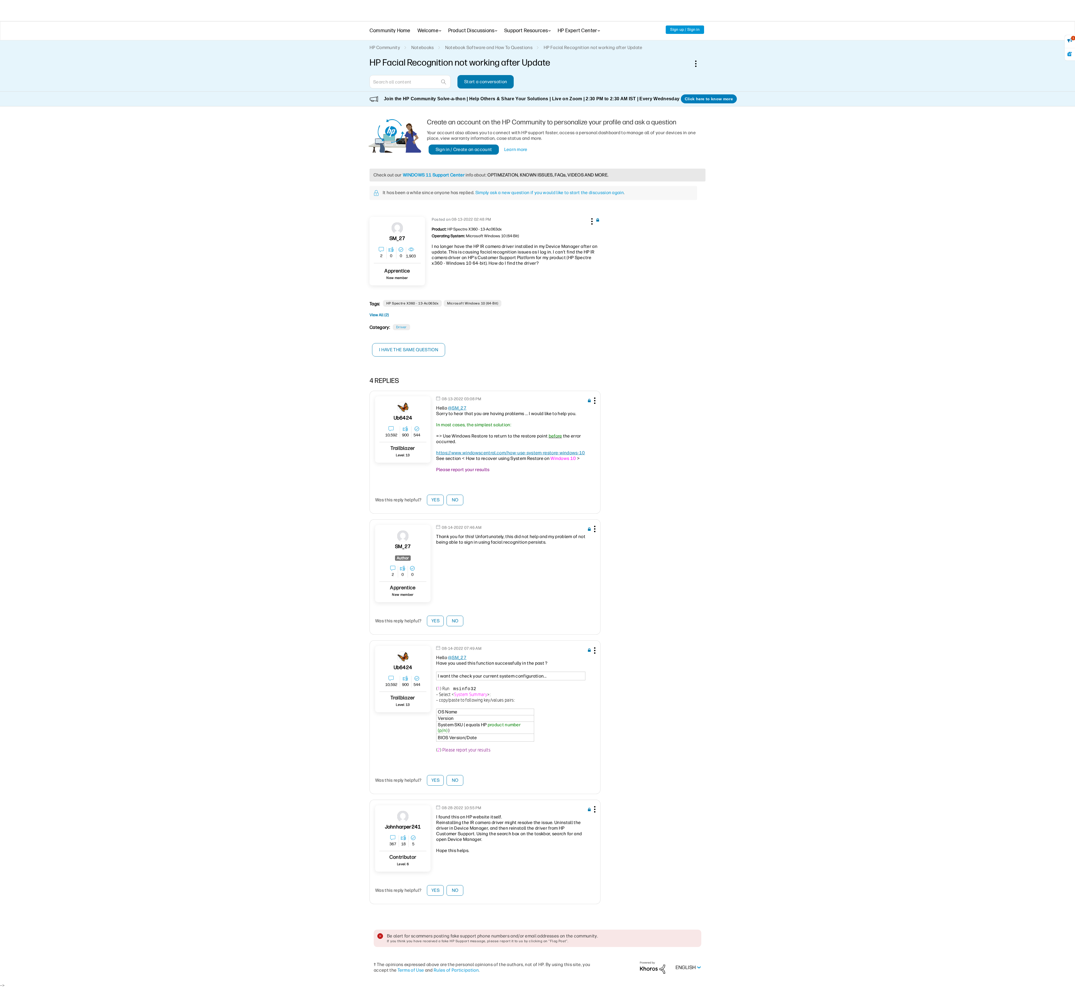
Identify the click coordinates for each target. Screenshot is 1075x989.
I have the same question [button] (408, 349)
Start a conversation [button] (485, 81)
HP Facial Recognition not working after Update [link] (593, 47)
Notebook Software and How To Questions (488, 47)
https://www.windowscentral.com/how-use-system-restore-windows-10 (510, 452)
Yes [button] (435, 499)
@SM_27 (457, 408)
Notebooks (422, 47)
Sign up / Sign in (685, 29)
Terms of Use (411, 970)
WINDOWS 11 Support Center (434, 175)
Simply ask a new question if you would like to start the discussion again (549, 192)
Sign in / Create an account (464, 149)
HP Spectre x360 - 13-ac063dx (412, 303)
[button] (591, 220)
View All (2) (379, 315)
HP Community (385, 47)
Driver (401, 327)
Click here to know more (709, 99)
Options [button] (699, 63)
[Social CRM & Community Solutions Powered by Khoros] (652, 967)
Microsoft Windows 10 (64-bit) (472, 303)
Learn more (515, 149)
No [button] (455, 499)
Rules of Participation (456, 970)
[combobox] (410, 82)
